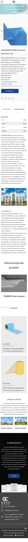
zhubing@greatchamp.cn (12, 510)
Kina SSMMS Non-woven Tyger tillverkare (15, 215)
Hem (3, 9)
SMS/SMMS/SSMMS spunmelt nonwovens (11, 135)
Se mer (14, 476)
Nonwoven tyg (10, 9)
